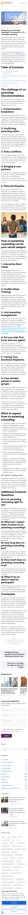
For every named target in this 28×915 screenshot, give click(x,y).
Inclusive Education (14, 765)
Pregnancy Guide (6, 885)
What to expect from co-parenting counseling (14, 80)
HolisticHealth (5, 846)
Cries (13, 840)
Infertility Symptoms (7, 849)
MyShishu (14, 640)
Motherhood (18, 855)
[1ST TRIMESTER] (4, 808)
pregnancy (4, 873)
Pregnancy (14, 779)
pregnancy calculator (7, 879)
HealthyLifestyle (20, 843)
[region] (14, 902)
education (4, 843)
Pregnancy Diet (21, 882)
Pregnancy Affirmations (16, 873)
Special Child (14, 782)
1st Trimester (14, 759)
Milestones (14, 852)
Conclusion (5, 86)
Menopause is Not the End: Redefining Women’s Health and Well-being (9, 691)
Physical (16, 870)
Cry (18, 840)
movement (4, 858)
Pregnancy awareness (7, 876)
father (11, 843)
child (20, 837)
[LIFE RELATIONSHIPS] (4, 821)
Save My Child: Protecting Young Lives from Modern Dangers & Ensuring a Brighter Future (17, 811)
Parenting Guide (8, 641)
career (14, 837)
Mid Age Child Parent (14, 771)
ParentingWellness (14, 643)
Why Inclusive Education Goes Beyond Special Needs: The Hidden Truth (17, 799)
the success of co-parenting (10, 200)
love (24, 849)
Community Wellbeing (14, 762)
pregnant (18, 888)
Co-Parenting (8, 640)
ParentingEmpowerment (8, 864)
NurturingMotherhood (7, 861)
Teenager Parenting (14, 785)
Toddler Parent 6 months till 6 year (14, 788)
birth (8, 837)
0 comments (16, 27)
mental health (5, 852)
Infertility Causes (16, 846)
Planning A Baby (14, 776)
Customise (14, 907)
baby (3, 837)
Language (17, 849)
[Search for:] (14, 749)
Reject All (14, 911)
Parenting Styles (18, 867)
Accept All (14, 902)
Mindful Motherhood (7, 855)
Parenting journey (18, 641)
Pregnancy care (19, 879)
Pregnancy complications (8, 882)
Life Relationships (7, 23)
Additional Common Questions (10, 83)
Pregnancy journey (18, 885)
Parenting (20, 640)
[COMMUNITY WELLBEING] (4, 797)
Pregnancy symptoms (7, 888)
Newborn (20, 858)
